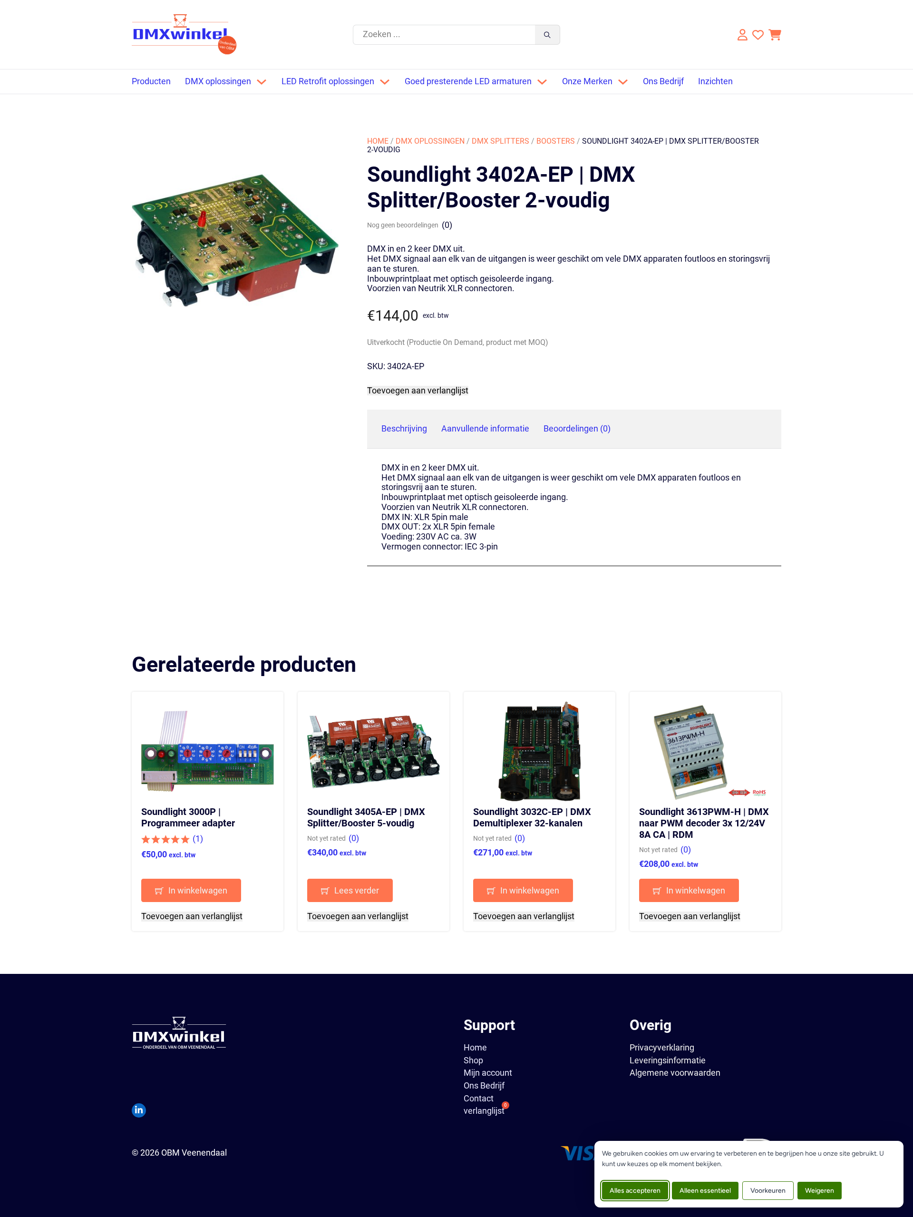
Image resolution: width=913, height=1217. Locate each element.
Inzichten (715, 81)
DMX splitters (500, 141)
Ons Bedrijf (663, 81)
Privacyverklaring (662, 1047)
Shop (473, 1060)
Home (378, 141)
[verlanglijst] (758, 34)
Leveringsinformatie (668, 1060)
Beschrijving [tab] (404, 428)
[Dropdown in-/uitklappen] (261, 82)
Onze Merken (587, 81)
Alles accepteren (635, 1191)
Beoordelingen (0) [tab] (577, 428)
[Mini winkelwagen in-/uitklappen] (774, 34)
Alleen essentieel (705, 1191)
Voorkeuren (768, 1191)
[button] (207, 890)
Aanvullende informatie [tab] (485, 428)
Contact (479, 1098)
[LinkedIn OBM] (139, 1110)
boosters (555, 141)
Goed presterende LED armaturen (468, 81)
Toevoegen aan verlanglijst (417, 390)
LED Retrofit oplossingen (328, 81)
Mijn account (488, 1073)
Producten (151, 81)
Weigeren (819, 1191)
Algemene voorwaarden (675, 1073)
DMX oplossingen (218, 81)
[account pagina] (741, 34)
